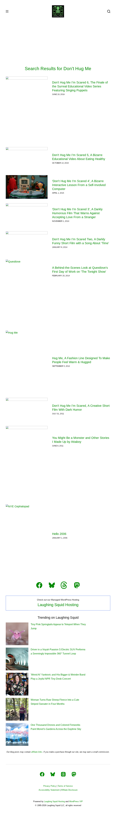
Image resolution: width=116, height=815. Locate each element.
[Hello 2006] (26, 535)
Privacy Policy (49, 786)
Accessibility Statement (49, 790)
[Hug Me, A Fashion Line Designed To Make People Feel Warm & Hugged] (26, 362)
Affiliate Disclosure (69, 790)
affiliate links (36, 752)
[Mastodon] (74, 774)
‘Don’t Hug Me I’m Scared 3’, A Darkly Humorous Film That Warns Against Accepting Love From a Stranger (77, 213)
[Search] (108, 11)
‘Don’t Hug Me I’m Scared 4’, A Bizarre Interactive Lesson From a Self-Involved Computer (79, 185)
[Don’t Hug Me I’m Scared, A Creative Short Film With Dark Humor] (26, 409)
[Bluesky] (52, 774)
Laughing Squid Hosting (58, 604)
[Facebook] (42, 774)
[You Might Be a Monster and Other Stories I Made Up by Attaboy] (26, 441)
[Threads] (63, 774)
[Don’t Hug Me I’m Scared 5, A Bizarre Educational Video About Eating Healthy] (26, 159)
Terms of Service (65, 786)
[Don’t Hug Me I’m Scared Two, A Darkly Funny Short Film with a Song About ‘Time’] (26, 243)
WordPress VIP (76, 801)
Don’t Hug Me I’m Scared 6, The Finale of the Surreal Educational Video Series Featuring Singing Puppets (80, 86)
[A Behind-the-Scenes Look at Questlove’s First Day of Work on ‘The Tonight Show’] (26, 271)
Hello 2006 (59, 534)
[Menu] (7, 11)
